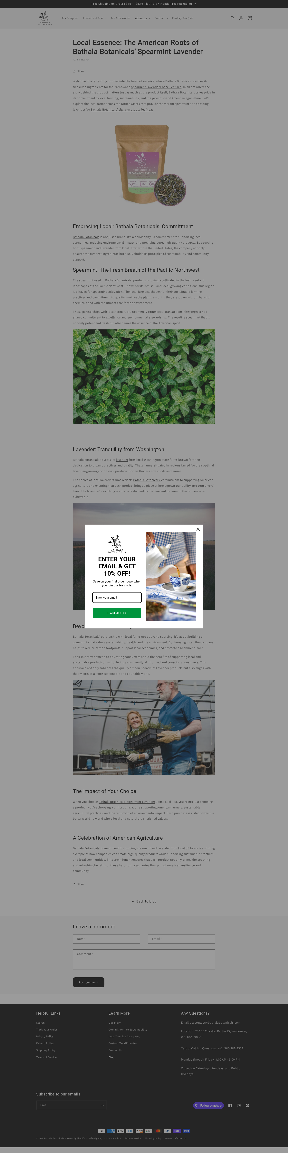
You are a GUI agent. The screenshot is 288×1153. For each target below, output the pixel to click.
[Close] (198, 529)
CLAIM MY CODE (117, 613)
